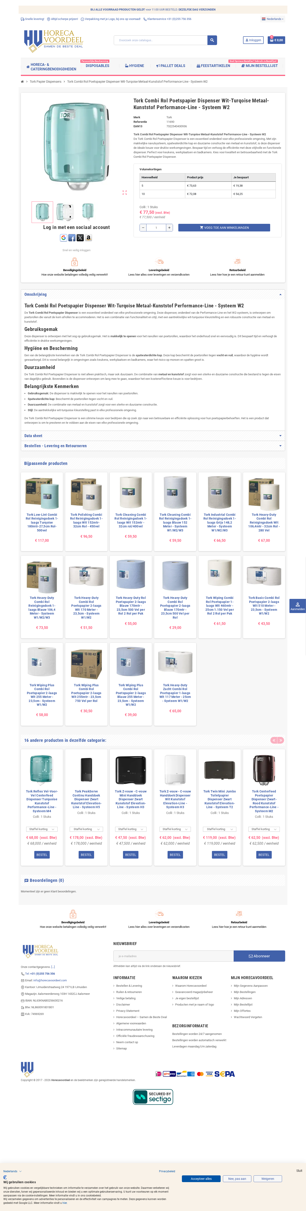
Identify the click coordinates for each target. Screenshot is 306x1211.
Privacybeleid (167, 1171)
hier (64, 1203)
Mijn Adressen (243, 998)
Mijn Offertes (242, 1010)
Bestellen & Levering (129, 985)
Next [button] (280, 740)
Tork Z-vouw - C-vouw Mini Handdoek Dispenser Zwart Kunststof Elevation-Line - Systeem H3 (131, 799)
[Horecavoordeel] (54, 40)
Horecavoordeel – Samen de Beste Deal (141, 1017)
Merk (137, 117)
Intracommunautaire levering (134, 1029)
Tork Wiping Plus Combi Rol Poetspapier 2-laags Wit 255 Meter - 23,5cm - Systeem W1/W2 (42, 695)
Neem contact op (127, 1042)
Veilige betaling (126, 998)
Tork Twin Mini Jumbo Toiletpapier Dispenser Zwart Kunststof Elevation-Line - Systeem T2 (219, 799)
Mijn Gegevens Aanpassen (251, 985)
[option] (42, 807)
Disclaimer (123, 1004)
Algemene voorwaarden (131, 1023)
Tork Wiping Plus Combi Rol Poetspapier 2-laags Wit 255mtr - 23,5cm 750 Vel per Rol (86, 693)
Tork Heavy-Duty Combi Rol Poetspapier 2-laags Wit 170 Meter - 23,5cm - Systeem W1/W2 (86, 607)
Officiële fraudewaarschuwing (135, 1036)
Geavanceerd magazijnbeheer (194, 992)
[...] (53, 967)
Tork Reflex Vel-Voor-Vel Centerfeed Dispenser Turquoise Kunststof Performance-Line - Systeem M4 (42, 801)
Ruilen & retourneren (129, 992)
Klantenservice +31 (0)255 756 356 (169, 19)
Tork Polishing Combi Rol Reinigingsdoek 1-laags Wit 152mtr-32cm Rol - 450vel (86, 520)
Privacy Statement (127, 1010)
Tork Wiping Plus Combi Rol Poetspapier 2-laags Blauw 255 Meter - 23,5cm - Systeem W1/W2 (131, 695)
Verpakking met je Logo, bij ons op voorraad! (112, 19)
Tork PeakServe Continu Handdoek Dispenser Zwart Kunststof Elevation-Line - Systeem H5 (86, 799)
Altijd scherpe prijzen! (64, 19)
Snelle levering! (34, 19)
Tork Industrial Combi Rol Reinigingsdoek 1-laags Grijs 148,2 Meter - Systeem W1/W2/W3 (219, 522)
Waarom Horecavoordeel (191, 985)
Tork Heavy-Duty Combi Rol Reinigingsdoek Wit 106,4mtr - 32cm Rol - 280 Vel (264, 522)
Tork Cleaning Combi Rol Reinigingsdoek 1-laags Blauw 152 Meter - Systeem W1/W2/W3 (175, 522)
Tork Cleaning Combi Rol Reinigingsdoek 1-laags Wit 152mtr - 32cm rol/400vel (130, 520)
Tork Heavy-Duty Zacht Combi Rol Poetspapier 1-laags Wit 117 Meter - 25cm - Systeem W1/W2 (175, 693)
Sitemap (121, 1048)
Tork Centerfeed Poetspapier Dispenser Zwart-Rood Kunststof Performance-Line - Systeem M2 (264, 801)
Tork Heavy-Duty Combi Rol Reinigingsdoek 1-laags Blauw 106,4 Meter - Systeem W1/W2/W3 (41, 607)
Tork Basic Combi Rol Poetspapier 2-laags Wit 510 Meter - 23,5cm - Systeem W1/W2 (264, 605)
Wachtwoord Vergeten (248, 1017)
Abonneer (261, 956)
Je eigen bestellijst (187, 998)
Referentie (140, 121)
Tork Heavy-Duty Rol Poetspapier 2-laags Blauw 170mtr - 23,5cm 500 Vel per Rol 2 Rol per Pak (131, 605)
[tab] (153, 294)
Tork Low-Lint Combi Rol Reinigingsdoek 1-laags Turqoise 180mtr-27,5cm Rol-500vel (42, 522)
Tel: (40, 973)
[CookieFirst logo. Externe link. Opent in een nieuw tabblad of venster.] (5, 1177)
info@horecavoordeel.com (50, 980)
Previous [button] (273, 740)
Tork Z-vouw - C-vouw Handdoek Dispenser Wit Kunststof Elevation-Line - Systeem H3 (175, 799)
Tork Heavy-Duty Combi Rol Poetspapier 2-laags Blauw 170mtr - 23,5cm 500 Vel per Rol (175, 607)
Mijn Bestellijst (243, 1004)
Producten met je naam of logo (194, 1004)
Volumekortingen (151, 169)
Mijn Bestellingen (245, 992)
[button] (12, 1171)
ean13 (138, 126)
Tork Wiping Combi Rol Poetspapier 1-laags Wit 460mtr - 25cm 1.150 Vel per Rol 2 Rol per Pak (219, 605)
